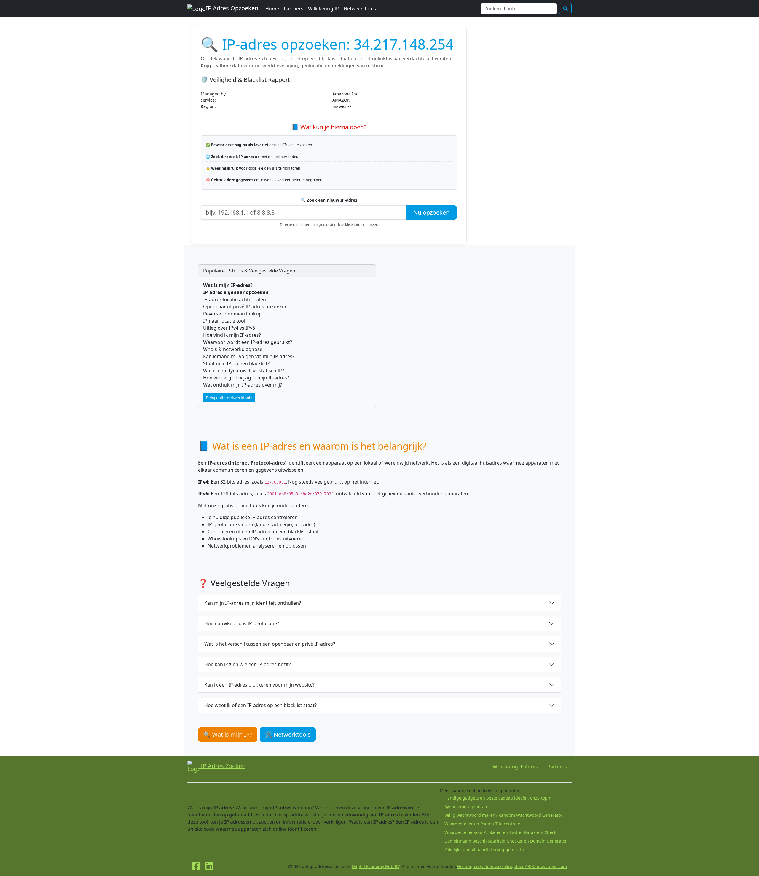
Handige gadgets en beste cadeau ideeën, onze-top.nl (498, 798)
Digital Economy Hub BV (375, 866)
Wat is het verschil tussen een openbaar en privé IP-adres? (269, 644)
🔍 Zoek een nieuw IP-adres (329, 200)
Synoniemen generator (467, 806)
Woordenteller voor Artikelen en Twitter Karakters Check (500, 832)
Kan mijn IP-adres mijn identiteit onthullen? (252, 603)
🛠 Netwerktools (288, 734)
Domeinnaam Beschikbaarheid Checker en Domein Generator (505, 841)
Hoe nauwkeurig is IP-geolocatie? (241, 623)
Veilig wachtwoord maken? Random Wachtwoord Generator (503, 815)
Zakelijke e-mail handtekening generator (484, 849)
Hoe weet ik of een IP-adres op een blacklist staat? (260, 705)
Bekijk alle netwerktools (229, 397)
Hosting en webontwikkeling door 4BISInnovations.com (512, 866)
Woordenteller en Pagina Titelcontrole (482, 823)
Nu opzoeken (431, 212)
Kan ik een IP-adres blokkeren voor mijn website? (259, 685)
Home (272, 8)
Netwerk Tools (360, 8)
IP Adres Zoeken (222, 766)
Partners (293, 8)
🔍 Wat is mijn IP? (227, 734)
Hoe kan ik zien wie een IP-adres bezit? (247, 664)
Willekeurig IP (323, 8)
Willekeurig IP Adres (515, 766)
